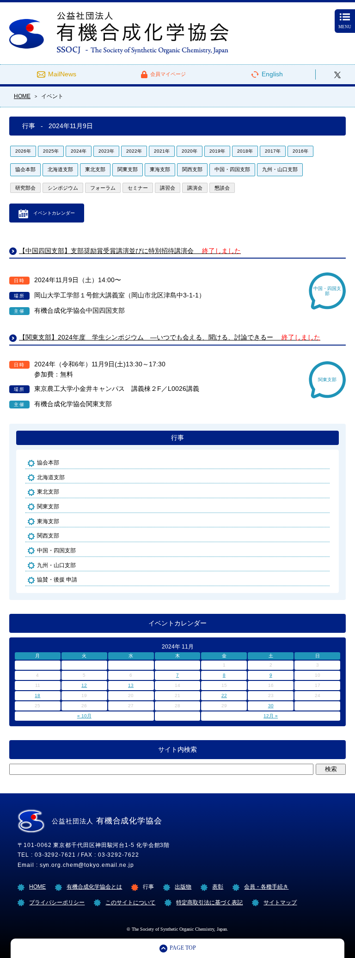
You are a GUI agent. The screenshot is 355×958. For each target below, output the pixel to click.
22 (224, 695)
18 (37, 695)
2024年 (78, 151)
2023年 (106, 151)
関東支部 (127, 169)
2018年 (245, 151)
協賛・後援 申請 (57, 579)
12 (84, 685)
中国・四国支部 (232, 169)
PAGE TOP (183, 948)
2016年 (300, 151)
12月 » (270, 715)
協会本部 (25, 169)
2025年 (51, 151)
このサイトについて (130, 902)
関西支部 (192, 169)
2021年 (162, 151)
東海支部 (160, 169)
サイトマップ (280, 902)
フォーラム (103, 188)
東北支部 (95, 169)
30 (271, 705)
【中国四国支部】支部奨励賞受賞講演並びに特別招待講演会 (130, 250)
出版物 (183, 887)
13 (131, 685)
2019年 (217, 151)
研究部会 (25, 188)
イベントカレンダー (54, 213)
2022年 (134, 151)
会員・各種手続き (266, 887)
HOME (37, 887)
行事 (177, 437)
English (272, 74)
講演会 (194, 188)
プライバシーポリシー (57, 902)
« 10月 (84, 715)
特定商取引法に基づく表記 (209, 902)
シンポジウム (63, 188)
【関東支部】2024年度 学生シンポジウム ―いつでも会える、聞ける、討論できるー (169, 337)
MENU (344, 27)
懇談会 (222, 188)
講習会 (167, 188)
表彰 (217, 887)
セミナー (138, 188)
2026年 (23, 151)
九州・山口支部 (280, 169)
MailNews (62, 74)
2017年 (273, 151)
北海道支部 (60, 169)
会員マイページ (168, 74)
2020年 (189, 151)
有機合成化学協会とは (94, 887)
